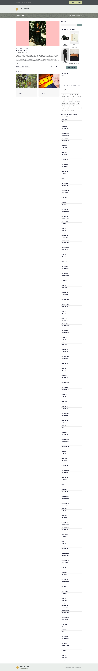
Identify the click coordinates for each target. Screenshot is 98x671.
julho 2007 (64, 650)
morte (78, 101)
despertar (78, 92)
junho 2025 (64, 147)
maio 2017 (64, 370)
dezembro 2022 (65, 211)
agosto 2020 (65, 278)
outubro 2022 (65, 216)
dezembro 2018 (65, 325)
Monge (70, 101)
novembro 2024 (65, 164)
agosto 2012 (65, 505)
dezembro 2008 (65, 610)
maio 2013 (64, 484)
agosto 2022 (65, 221)
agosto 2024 (65, 171)
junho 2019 (64, 311)
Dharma (63, 94)
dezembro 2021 (65, 240)
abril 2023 (64, 202)
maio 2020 (64, 285)
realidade (77, 103)
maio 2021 (64, 256)
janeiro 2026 (65, 131)
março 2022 (64, 233)
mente (23, 66)
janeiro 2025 (65, 159)
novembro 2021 (65, 242)
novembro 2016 (65, 384)
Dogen (67, 94)
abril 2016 (64, 401)
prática (73, 103)
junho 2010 (64, 567)
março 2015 (64, 432)
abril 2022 (64, 230)
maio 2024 (64, 178)
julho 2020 (64, 280)
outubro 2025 (65, 138)
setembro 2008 (65, 617)
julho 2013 (64, 479)
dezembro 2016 (65, 382)
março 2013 (64, 489)
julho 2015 (64, 422)
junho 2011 (64, 539)
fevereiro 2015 (65, 434)
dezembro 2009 (65, 581)
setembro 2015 (65, 418)
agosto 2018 (65, 335)
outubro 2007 (65, 643)
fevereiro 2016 (65, 406)
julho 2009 (64, 593)
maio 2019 (64, 313)
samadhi (78, 105)
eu (72, 94)
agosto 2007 (65, 648)
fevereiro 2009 (65, 605)
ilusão (63, 98)
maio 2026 (64, 121)
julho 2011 (64, 536)
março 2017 (64, 375)
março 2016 (64, 403)
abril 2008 (64, 629)
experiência (77, 94)
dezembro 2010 (65, 553)
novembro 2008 (65, 612)
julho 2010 (64, 565)
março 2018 (64, 346)
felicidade (63, 96)
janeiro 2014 (65, 465)
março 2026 (64, 126)
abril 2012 (64, 515)
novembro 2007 (65, 641)
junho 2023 (64, 197)
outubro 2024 (65, 166)
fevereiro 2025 (65, 157)
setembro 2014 (65, 446)
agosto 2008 (65, 619)
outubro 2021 (65, 244)
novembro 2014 (65, 441)
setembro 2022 (65, 218)
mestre (66, 101)
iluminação (79, 96)
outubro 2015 (65, 415)
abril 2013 (64, 486)
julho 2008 (64, 622)
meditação (18, 66)
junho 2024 (64, 176)
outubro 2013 (65, 472)
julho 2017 (64, 365)
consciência (73, 92)
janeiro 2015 (65, 437)
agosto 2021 (65, 249)
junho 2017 (64, 368)
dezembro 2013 (65, 467)
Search (79, 24)
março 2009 (64, 603)
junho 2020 (64, 282)
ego (70, 94)
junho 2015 (64, 425)
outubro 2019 (65, 301)
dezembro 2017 (65, 354)
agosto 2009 (65, 591)
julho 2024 (64, 173)
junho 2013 (64, 482)
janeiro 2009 (65, 607)
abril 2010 (64, 572)
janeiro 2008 (65, 636)
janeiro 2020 (65, 294)
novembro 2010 (65, 555)
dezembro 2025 (65, 133)
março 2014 (64, 460)
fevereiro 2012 (65, 520)
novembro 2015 (65, 413)
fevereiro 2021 (65, 263)
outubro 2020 (65, 273)
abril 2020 (64, 287)
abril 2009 (64, 600)
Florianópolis (69, 96)
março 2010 (64, 574)
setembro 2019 (65, 304)
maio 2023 (64, 199)
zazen (66, 110)
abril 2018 (64, 344)
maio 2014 (64, 456)
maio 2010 (64, 569)
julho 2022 (64, 223)
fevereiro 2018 (65, 349)
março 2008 (64, 631)
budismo (70, 89)
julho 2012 (64, 508)
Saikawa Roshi (72, 105)
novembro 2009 (65, 584)
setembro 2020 (65, 275)
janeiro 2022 (65, 237)
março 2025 (64, 154)
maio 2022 (64, 228)
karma (66, 98)
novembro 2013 (65, 470)
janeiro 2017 (65, 380)
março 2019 (64, 318)
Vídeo (63, 82)
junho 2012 (64, 510)
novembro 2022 (65, 214)
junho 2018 (64, 339)
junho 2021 (64, 254)
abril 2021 (64, 259)
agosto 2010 (65, 562)
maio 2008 (64, 626)
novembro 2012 (65, 498)
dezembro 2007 (65, 638)
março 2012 (64, 517)
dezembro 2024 (65, 161)
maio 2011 (64, 541)
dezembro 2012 (65, 496)
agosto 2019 (65, 306)
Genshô (74, 96)
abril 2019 (64, 316)
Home (70, 15)
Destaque (64, 77)
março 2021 (64, 261)
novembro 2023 (65, 185)
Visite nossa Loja (71, 67)
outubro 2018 (65, 330)
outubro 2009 (65, 586)
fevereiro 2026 (65, 128)
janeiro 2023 (65, 209)
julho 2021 (64, 252)
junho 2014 (64, 453)
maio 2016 (64, 399)
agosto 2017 (65, 363)
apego (63, 89)
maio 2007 (64, 655)
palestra (63, 103)
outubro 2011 (65, 529)
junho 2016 (64, 396)
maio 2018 (64, 342)
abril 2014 (64, 458)
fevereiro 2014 (65, 463)
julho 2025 (64, 145)
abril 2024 (64, 180)
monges (74, 101)
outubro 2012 (65, 501)
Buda (66, 89)
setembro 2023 (65, 190)
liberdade (74, 98)
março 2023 (64, 204)
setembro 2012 (65, 503)
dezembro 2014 (65, 439)
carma (79, 89)
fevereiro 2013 (65, 491)
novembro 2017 (65, 356)
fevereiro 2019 (65, 320)
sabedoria (67, 105)
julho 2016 (64, 394)
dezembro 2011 (65, 524)
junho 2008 (64, 624)
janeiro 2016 (65, 408)
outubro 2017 (65, 358)
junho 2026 (64, 119)
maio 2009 (64, 598)
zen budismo (73, 110)
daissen (27, 48)
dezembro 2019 (65, 297)
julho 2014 (64, 451)
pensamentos (68, 103)
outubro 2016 (65, 387)
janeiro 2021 (65, 266)
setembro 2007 (65, 645)
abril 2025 (64, 152)
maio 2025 (64, 150)
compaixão (67, 92)
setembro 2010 (65, 560)
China (63, 92)
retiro (63, 105)
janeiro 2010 (65, 579)
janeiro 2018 (65, 351)
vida (62, 110)
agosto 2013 (65, 477)
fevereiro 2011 (65, 548)
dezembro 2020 (65, 268)
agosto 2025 (65, 142)
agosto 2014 (65, 448)
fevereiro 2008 (65, 633)
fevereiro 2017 (65, 377)
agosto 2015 (65, 420)
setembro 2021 (65, 247)
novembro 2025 (65, 135)
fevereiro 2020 (65, 292)
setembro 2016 (65, 389)
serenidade (27, 66)
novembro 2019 (65, 299)
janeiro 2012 (65, 522)
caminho (74, 89)
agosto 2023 (65, 192)
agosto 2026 (65, 116)
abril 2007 (64, 657)
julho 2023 (64, 195)
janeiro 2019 (65, 323)
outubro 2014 (65, 444)
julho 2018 (64, 337)
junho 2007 (64, 652)
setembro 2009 (65, 588)
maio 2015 (64, 427)
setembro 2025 (65, 140)
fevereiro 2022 (65, 235)
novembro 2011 (65, 527)
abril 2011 (64, 543)
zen (68, 110)
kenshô (70, 98)
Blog (73, 15)
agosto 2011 (65, 534)
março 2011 (64, 546)
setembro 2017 (65, 361)
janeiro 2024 (65, 183)
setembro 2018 (65, 332)
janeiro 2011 (65, 550)
